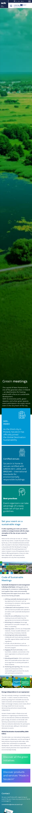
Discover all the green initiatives (15, 758)
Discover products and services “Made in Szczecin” (16, 775)
